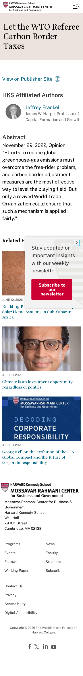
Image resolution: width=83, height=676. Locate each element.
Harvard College (43, 632)
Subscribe (54, 571)
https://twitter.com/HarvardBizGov (37, 647)
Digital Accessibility (20, 613)
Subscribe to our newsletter (52, 289)
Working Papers (17, 571)
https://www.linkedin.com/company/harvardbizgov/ (46, 647)
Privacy (10, 595)
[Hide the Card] (77, 243)
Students (53, 562)
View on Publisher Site (27, 79)
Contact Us (13, 586)
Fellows (10, 562)
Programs (12, 544)
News (50, 544)
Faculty (52, 553)
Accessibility (15, 604)
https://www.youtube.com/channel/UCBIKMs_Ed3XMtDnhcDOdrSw (54, 647)
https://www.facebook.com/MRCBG (30, 647)
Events (9, 553)
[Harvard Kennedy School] (29, 6)
